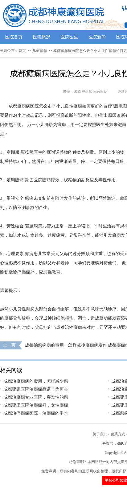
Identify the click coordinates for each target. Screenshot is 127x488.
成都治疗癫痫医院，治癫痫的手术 (35, 413)
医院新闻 (97, 37)
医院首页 (14, 37)
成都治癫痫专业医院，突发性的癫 (35, 397)
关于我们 (99, 434)
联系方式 (117, 434)
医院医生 (69, 37)
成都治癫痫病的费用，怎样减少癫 (35, 381)
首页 (22, 51)
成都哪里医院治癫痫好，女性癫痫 (35, 405)
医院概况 (41, 37)
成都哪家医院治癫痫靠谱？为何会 (35, 389)
